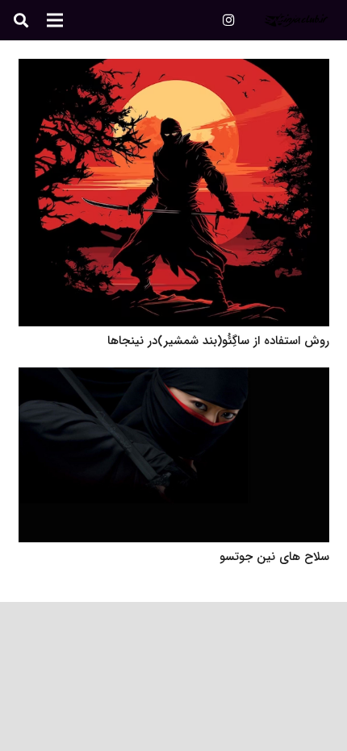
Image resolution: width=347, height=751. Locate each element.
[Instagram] (228, 20)
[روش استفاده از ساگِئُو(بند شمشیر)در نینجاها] (174, 69)
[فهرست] (55, 20)
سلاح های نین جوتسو (274, 556)
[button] (21, 20)
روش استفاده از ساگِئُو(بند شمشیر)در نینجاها (218, 341)
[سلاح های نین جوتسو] (174, 378)
